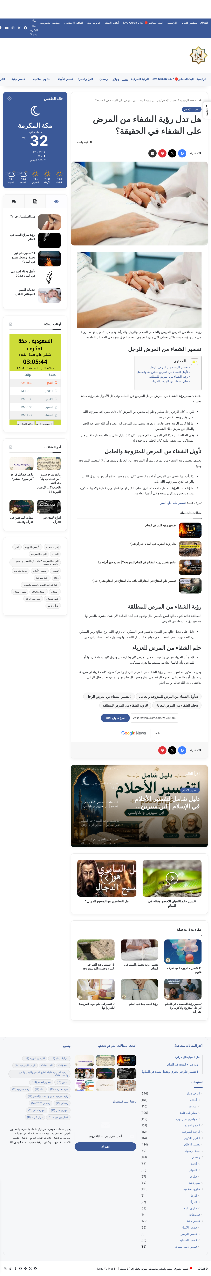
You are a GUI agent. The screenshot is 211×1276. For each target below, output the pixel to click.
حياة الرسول (192, 1150)
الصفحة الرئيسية (189, 100)
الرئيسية (172, 22)
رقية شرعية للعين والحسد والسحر (41, 584)
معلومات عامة (188, 1112)
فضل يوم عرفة (33, 598)
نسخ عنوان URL (115, 718)
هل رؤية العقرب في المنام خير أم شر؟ (153, 543)
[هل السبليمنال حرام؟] (49, 222)
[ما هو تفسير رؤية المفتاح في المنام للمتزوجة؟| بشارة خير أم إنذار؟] (190, 567)
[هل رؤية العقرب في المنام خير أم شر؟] (190, 548)
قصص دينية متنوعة (186, 1246)
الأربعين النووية (32, 546)
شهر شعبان (52, 598)
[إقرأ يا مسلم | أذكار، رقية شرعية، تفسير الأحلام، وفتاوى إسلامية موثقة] (198, 55)
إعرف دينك (193, 1093)
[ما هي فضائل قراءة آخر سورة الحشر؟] (21, 463)
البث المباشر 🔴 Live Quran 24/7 (143, 22)
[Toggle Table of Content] (192, 361)
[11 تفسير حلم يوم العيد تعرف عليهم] (183, 951)
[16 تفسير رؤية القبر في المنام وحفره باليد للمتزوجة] (96, 949)
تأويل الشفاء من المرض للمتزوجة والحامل (162, 372)
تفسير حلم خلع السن (173, 503)
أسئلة (193, 1100)
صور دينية (194, 1182)
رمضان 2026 (39, 591)
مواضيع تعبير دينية (186, 1119)
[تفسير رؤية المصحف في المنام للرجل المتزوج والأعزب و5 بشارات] (183, 989)
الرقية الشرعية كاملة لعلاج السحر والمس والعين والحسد (37, 562)
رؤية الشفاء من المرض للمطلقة (168, 376)
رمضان (104, 79)
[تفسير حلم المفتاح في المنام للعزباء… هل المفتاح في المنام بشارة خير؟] (190, 585)
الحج (17, 546)
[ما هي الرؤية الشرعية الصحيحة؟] (84, 1073)
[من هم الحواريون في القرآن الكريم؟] (105, 1085)
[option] (139, 806)
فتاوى (193, 1176)
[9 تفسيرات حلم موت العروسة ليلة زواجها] (96, 989)
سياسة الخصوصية (50, 22)
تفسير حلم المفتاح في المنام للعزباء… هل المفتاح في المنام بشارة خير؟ (134, 580)
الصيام (193, 1170)
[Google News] (133, 733)
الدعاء (55, 553)
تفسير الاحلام (120, 79)
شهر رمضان (19, 591)
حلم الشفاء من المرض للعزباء (170, 381)
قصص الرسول (188, 1234)
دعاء (56, 577)
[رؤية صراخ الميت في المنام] (49, 240)
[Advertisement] (105, 9)
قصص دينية (18, 79)
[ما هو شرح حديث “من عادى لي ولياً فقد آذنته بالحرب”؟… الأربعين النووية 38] (49, 463)
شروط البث (94, 22)
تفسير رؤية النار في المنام (160, 525)
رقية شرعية (42, 577)
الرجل (193, 1195)
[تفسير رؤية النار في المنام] (190, 530)
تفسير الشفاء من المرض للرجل (169, 367)
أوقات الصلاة (112, 22)
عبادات (193, 1106)
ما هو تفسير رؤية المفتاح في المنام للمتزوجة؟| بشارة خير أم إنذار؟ (137, 562)
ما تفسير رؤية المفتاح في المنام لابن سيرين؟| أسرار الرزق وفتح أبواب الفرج (167, 802)
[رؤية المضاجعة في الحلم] (139, 989)
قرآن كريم (53, 605)
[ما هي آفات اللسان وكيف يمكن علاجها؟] (84, 1085)
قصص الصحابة (188, 1240)
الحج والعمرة (85, 79)
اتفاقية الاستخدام (73, 22)
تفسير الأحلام (39, 570)
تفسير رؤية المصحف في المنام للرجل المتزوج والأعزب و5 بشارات (183, 1007)
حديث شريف (20, 570)
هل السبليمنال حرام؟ (22, 216)
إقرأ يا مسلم (52, 546)
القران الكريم (192, 1138)
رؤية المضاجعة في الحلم (143, 1003)
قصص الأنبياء (65, 79)
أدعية (194, 1163)
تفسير (55, 570)
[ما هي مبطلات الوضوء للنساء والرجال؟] (126, 1085)
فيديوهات (194, 1214)
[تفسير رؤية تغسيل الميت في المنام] (139, 949)
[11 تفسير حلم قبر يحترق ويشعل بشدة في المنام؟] (49, 258)
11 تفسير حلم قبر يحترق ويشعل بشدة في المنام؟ (23, 257)
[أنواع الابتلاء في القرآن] (49, 507)
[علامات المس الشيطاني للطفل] (49, 295)
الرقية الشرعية (140, 79)
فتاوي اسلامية (41, 79)
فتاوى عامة (190, 1208)
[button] (207, 110)
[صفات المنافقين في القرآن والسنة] (21, 507)
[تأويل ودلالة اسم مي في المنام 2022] (49, 277)
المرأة (193, 1202)
